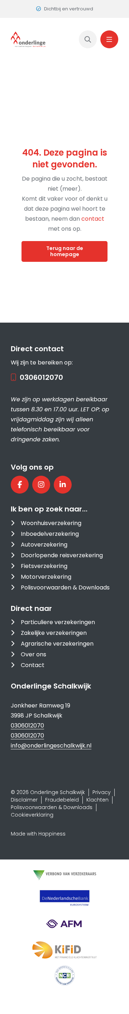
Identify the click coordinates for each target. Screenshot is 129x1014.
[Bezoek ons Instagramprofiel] (41, 485)
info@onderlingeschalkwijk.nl (51, 745)
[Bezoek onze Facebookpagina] (20, 485)
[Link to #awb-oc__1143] (109, 39)
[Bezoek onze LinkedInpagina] (63, 485)
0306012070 (41, 377)
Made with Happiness (38, 833)
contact (92, 219)
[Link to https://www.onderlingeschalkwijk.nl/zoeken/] (88, 39)
